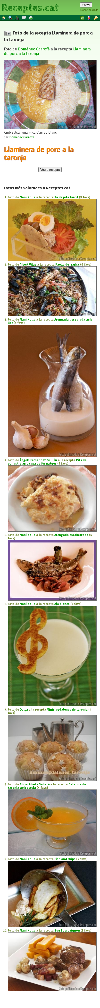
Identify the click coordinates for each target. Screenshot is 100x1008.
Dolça (24, 709)
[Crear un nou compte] (89, 17)
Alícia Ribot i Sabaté (35, 784)
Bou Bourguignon (67, 930)
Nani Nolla (27, 197)
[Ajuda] (31, 17)
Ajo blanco (62, 604)
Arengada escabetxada (71, 535)
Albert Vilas (28, 264)
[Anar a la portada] (4, 17)
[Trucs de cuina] (17, 17)
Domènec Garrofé (34, 49)
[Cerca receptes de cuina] (10, 17)
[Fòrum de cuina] (24, 17)
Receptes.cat (30, 7)
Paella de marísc (67, 264)
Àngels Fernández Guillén (38, 460)
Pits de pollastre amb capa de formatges (47, 462)
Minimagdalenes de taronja (67, 709)
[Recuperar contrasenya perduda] (96, 17)
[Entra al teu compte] (82, 17)
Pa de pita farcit (66, 197)
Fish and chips (64, 859)
